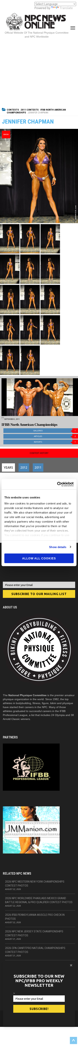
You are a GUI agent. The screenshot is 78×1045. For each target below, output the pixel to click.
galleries (54, 430)
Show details (57, 546)
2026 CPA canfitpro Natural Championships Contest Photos (35, 950)
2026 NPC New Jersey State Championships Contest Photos (34, 933)
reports (55, 442)
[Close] (71, 965)
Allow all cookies (39, 558)
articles (55, 436)
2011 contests (30, 109)
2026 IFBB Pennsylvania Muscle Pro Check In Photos (35, 916)
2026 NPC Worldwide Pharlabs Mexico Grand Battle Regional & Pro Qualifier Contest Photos (39, 900)
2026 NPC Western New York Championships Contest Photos (34, 883)
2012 (23, 467)
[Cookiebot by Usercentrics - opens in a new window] (57, 484)
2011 (38, 467)
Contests (13, 109)
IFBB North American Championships (29, 425)
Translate (66, 8)
